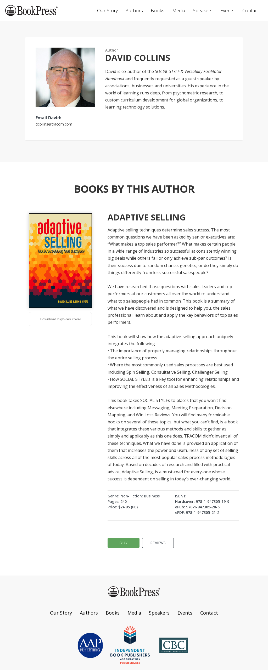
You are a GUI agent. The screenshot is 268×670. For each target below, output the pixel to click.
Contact (250, 10)
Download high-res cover (60, 319)
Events (227, 10)
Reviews (158, 542)
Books (157, 10)
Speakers (203, 10)
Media (178, 10)
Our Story (107, 10)
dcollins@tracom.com (54, 124)
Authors (134, 10)
